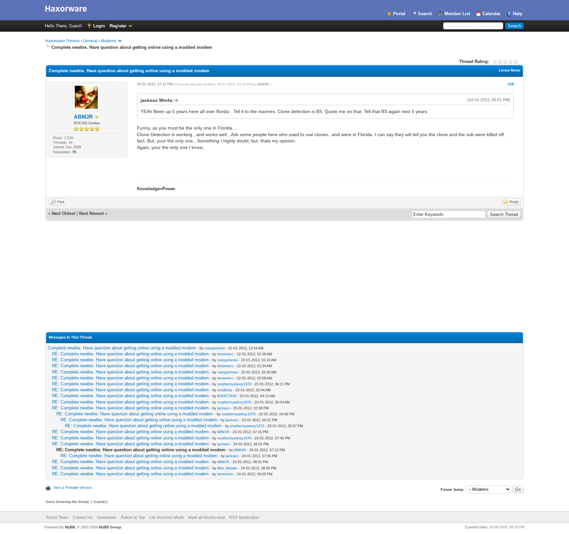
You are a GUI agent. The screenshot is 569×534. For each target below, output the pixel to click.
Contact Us (83, 517)
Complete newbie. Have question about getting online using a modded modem (122, 347)
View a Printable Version (72, 487)
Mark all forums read (206, 517)
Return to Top (133, 517)
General (90, 41)
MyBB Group (110, 527)
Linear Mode (509, 70)
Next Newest (91, 213)
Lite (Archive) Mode (166, 517)
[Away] (96, 117)
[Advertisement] (284, 282)
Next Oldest (63, 213)
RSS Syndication (244, 517)
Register (118, 25)
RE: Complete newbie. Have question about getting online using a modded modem (130, 353)
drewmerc (225, 354)
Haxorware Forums (62, 41)
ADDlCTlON (226, 396)
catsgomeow (214, 348)
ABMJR (83, 117)
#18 (511, 84)
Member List (457, 13)
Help (517, 13)
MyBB (70, 527)
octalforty (224, 390)
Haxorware (107, 517)
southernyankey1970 (234, 384)
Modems (108, 41)
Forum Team (57, 517)
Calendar (491, 13)
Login (99, 25)
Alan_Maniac (227, 468)
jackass (223, 408)
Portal (399, 13)
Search (425, 13)
